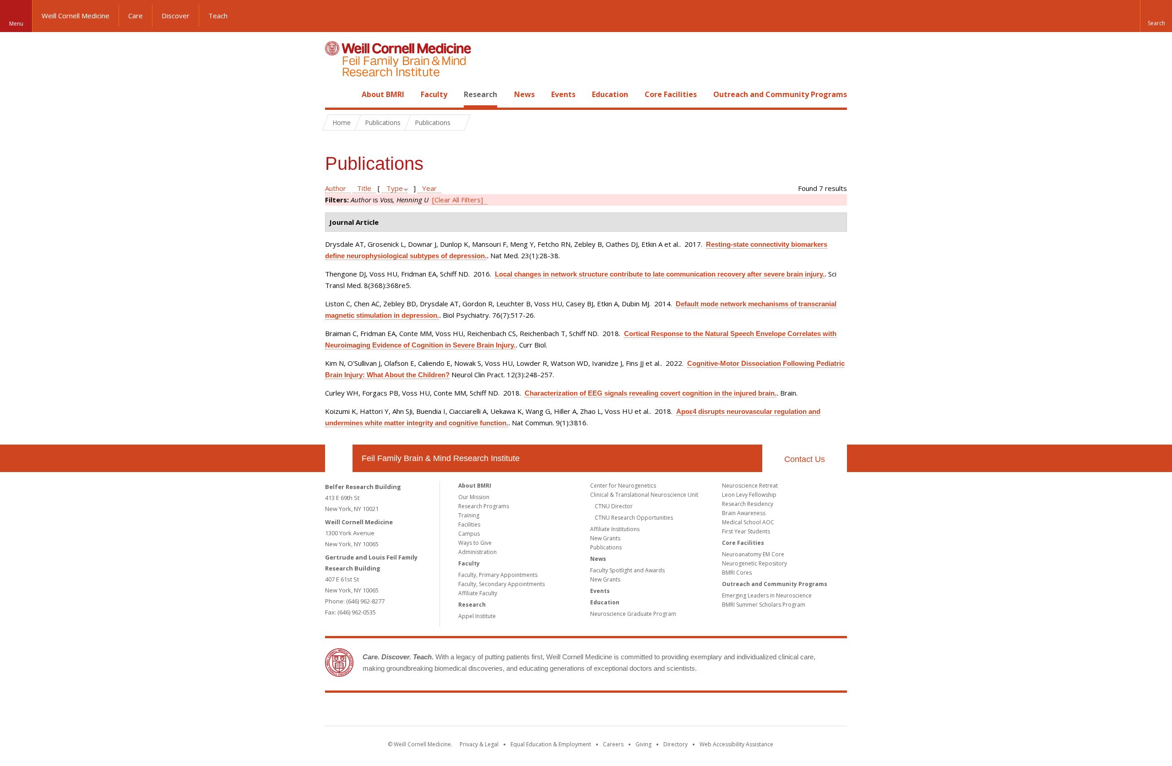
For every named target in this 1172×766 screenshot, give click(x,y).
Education (610, 94)
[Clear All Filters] (457, 199)
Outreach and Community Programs (780, 94)
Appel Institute (477, 616)
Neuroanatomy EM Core (753, 554)
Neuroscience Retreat (750, 485)
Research (480, 94)
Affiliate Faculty (477, 593)
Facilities (469, 524)
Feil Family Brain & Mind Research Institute (441, 458)
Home (335, 94)
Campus (469, 534)
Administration (477, 552)
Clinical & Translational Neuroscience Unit (644, 495)
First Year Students (746, 531)
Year (429, 188)
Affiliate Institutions (615, 529)
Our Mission (473, 497)
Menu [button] (16, 23)
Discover (176, 15)
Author (335, 188)
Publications (606, 547)
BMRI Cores (737, 572)
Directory (675, 744)
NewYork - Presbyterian (663, 711)
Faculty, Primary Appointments (497, 575)
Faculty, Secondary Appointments (501, 584)
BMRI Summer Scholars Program (763, 604)
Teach (218, 15)
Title (364, 188)
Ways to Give (475, 543)
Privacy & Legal (479, 744)
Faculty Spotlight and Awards (627, 570)
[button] (1156, 16)
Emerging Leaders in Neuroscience (767, 595)
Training (468, 515)
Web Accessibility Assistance (736, 744)
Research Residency (747, 504)
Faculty (434, 94)
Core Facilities (671, 94)
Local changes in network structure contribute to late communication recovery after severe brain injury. (660, 274)
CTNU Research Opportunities (634, 518)
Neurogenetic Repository (754, 563)
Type (394, 188)
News (524, 94)
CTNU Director (614, 506)
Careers (613, 744)
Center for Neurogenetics (623, 485)
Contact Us (804, 459)
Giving (643, 744)
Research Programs (483, 506)
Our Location (339, 458)
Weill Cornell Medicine (75, 15)
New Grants (605, 538)
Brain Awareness (743, 513)
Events (563, 94)
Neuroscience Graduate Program (633, 614)
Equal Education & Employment (550, 744)
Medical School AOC (748, 522)
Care (135, 15)
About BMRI (383, 94)
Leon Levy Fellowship (749, 495)
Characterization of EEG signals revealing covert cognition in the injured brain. (650, 393)
